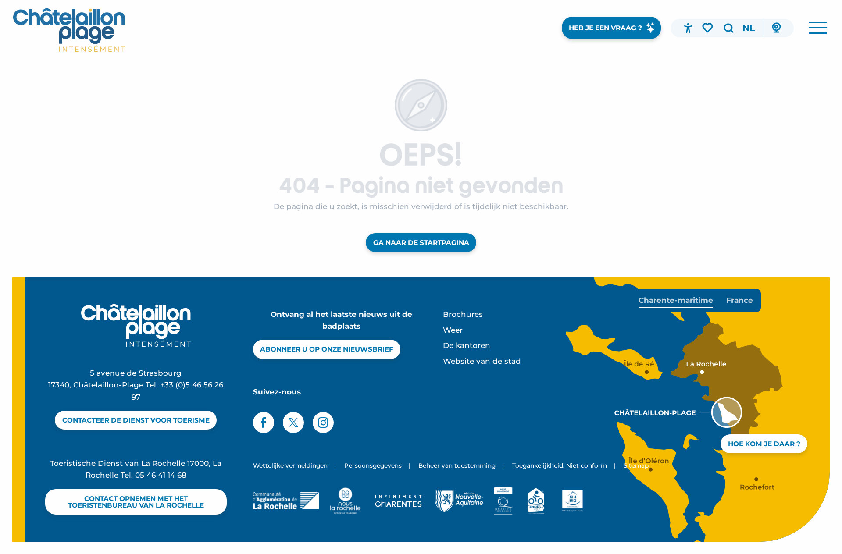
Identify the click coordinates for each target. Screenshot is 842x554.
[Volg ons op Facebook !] (263, 422)
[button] (728, 28)
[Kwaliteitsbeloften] (503, 501)
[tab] (676, 300)
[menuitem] (69, 30)
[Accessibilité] (688, 28)
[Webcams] (776, 28)
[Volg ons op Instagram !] (323, 422)
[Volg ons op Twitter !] (293, 422)
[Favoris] (708, 28)
